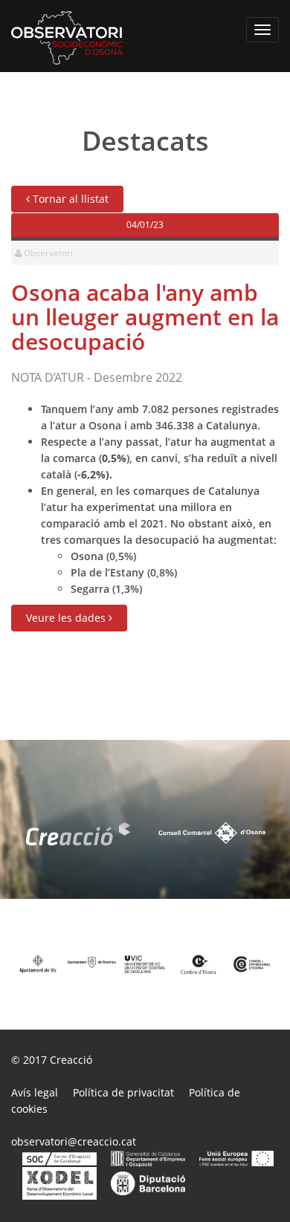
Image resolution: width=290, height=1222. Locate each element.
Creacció (71, 1060)
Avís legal (34, 1092)
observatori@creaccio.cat (73, 1141)
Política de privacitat (123, 1092)
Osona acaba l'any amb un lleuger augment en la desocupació (145, 317)
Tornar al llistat (69, 199)
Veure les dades (67, 618)
